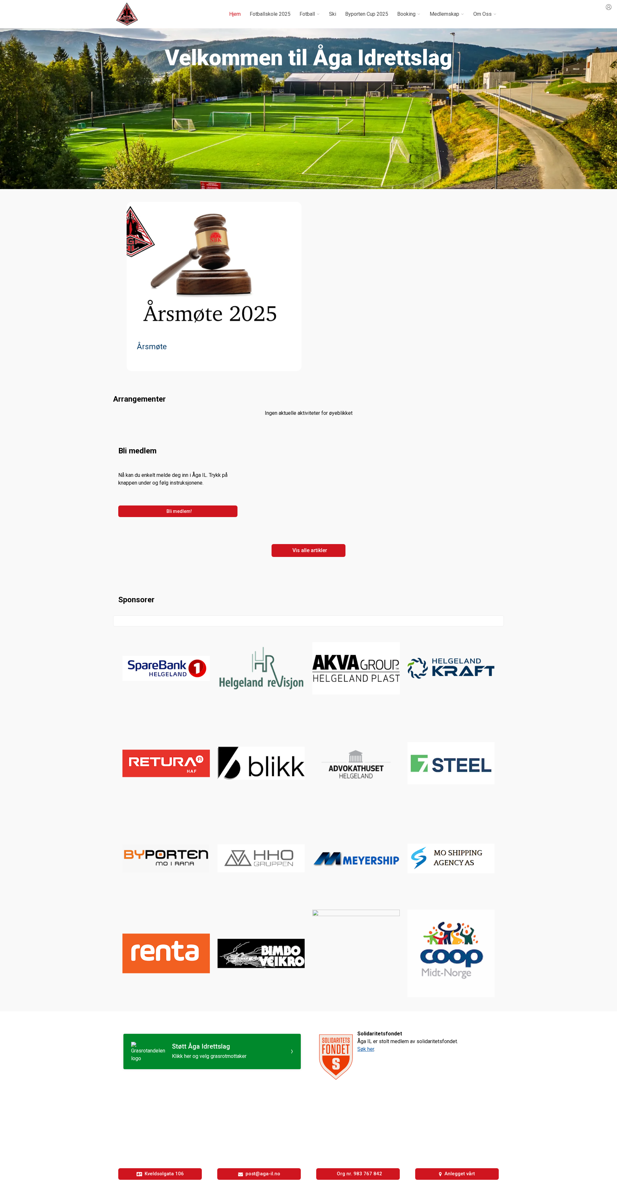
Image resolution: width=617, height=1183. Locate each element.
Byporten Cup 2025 (366, 14)
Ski (332, 14)
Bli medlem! (179, 511)
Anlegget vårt (459, 1174)
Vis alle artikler (309, 550)
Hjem (235, 14)
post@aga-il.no (263, 1174)
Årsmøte (152, 346)
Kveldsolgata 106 (164, 1174)
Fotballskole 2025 (270, 14)
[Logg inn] (608, 7)
